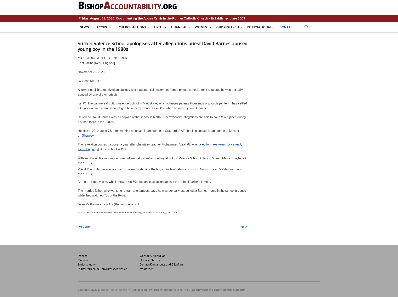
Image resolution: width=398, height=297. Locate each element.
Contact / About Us (152, 255)
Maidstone (150, 103)
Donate (82, 255)
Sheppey (88, 135)
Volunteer (146, 268)
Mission (83, 260)
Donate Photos (150, 260)
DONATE (285, 27)
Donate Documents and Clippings (161, 264)
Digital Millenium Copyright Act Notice (102, 268)
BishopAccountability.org (115, 289)
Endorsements (87, 264)
